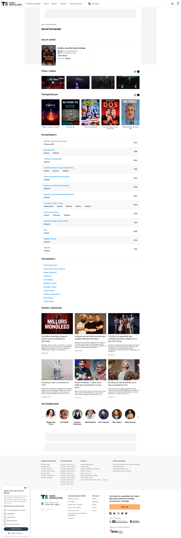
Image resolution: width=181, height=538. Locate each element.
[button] (16, 506)
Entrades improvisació (47, 475)
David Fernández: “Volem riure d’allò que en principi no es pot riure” (88, 385)
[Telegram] (126, 513)
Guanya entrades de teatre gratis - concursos (94, 480)
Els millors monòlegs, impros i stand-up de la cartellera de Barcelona (54, 338)
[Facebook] (110, 513)
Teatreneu (47, 276)
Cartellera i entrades (33, 4)
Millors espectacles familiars (89, 475)
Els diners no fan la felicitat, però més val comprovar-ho (122, 383)
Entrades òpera (45, 473)
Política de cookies (74, 507)
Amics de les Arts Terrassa (54, 269)
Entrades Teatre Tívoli (67, 464)
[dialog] (16, 510)
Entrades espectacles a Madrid (90, 469)
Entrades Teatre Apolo (67, 480)
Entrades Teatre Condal (68, 475)
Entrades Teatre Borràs (67, 469)
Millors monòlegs (86, 471)
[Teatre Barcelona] (11, 4)
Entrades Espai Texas (67, 484)
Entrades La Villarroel (67, 473)
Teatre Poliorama (50, 265)
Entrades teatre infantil (47, 471)
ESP (178, 5)
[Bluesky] (114, 513)
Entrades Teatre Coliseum (68, 466)
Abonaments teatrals (87, 464)
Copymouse (44, 511)
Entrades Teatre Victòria (68, 477)
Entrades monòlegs (47, 477)
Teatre (94, 499)
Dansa (94, 510)
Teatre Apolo (48, 301)
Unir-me (124, 507)
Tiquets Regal (85, 466)
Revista (54, 4)
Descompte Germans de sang (122, 471)
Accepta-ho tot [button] (16, 529)
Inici (42, 24)
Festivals (63, 4)
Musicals (95, 502)
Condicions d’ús (73, 510)
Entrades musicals (46, 469)
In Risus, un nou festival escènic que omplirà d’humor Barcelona (90, 337)
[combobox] (129, 4)
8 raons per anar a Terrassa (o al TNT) (55, 383)
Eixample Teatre (49, 287)
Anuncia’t (71, 518)
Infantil (94, 507)
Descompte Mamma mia (120, 469)
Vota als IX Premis (75, 4)
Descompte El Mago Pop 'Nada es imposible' (126, 464)
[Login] (172, 4)
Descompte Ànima (118, 466)
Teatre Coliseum (50, 272)
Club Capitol (48, 280)
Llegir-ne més (7, 503)
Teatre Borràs (48, 291)
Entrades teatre (45, 464)
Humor (94, 504)
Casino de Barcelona (51, 294)
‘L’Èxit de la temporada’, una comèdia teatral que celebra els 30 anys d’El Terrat (122, 338)
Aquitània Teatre (50, 283)
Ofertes (46, 4)
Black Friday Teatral (87, 477)
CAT (178, 3)
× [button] (27, 487)
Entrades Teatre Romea (68, 471)
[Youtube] (122, 513)
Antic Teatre (48, 298)
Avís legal (71, 502)
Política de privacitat (75, 504)
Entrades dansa (45, 466)
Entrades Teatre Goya (67, 482)
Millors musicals (85, 473)
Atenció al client (73, 499)
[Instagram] (118, 513)
